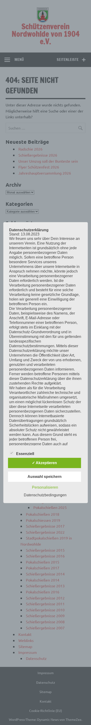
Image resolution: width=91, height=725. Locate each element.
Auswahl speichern (45, 477)
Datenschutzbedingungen (45, 495)
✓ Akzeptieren (44, 463)
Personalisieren (45, 487)
